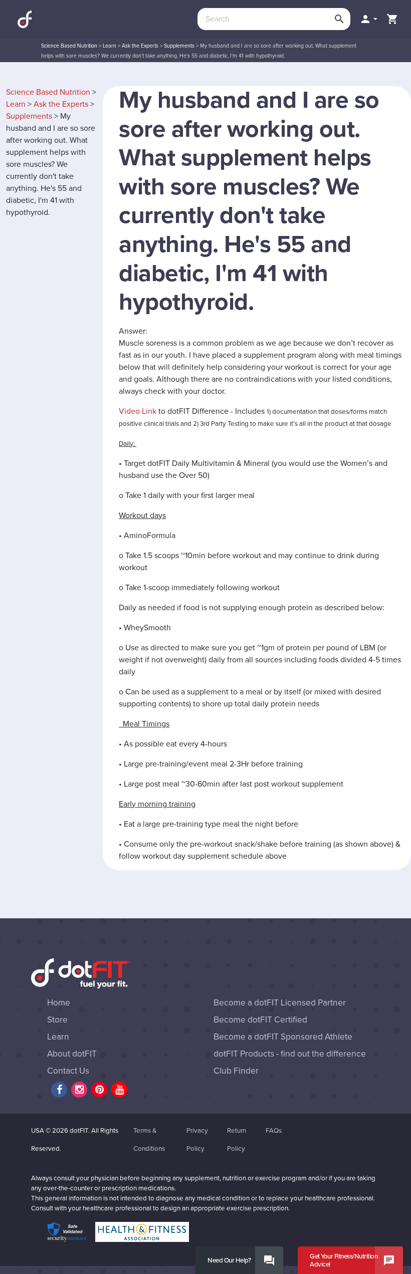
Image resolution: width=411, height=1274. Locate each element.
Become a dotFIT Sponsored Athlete (283, 1037)
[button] (368, 19)
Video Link (137, 411)
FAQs (274, 1131)
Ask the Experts (140, 46)
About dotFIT (72, 1054)
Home (58, 1002)
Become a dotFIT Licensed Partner (280, 1002)
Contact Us (68, 1071)
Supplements (179, 46)
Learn (109, 46)
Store (57, 1019)
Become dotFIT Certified (260, 1019)
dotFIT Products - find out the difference (290, 1054)
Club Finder (236, 1071)
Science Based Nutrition (69, 46)
